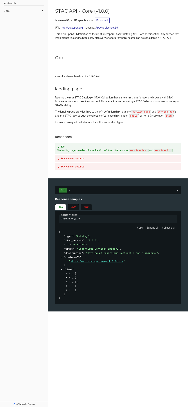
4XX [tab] (73, 207)
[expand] (66, 273)
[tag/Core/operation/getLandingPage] (53, 89)
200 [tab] (61, 207)
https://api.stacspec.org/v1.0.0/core (96, 261)
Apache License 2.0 (106, 27)
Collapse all (168, 227)
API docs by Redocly (25, 404)
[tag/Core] (53, 58)
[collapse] (61, 257)
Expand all (152, 227)
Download (102, 20)
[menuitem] (24, 11)
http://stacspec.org (72, 27)
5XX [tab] (86, 207)
